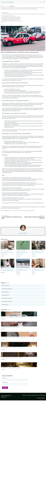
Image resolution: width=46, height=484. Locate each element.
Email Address (5, 382)
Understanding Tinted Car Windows (8, 15)
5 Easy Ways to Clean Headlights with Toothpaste (11, 368)
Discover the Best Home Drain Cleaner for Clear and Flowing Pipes (7, 252)
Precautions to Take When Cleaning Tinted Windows (11, 17)
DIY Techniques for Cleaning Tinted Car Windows (10, 19)
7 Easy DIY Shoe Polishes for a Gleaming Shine (10, 327)
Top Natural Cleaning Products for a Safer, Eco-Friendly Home (22, 252)
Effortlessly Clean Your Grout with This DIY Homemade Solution (38, 270)
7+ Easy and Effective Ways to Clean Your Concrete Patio (12, 347)
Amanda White (5, 6)
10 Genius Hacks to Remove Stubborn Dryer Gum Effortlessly (13, 337)
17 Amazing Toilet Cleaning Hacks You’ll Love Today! (11, 358)
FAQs (3, 22)
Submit (5, 387)
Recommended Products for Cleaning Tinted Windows (11, 18)
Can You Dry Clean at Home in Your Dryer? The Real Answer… (38, 252)
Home (2, 210)
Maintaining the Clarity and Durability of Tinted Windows (12, 20)
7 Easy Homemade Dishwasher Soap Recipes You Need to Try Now (14, 317)
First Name (4, 378)
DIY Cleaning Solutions (8, 210)
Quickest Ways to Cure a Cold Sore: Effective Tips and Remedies (23, 270)
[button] (40, 2)
